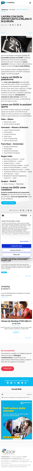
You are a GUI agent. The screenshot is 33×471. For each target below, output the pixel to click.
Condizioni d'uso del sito (20, 466)
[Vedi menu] (30, 3)
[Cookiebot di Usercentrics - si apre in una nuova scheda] (20, 216)
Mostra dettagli (24, 241)
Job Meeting (4, 9)
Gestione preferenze (15, 250)
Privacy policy (4, 465)
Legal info (10, 466)
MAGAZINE (12, 9)
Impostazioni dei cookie (24, 465)
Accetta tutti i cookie (16, 246)
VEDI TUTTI (28, 276)
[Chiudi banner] (30, 215)
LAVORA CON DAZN (8, 202)
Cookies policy (13, 465)
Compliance (4, 466)
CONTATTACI (7, 368)
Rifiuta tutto (16, 254)
